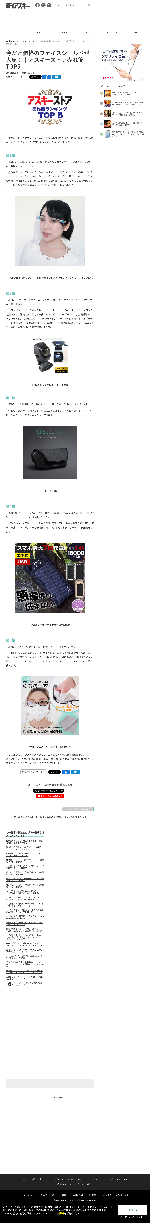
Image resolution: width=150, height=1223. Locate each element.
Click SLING (50, 491)
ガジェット (58, 1179)
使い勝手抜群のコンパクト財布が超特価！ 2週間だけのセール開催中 (25, 867)
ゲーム (70, 1179)
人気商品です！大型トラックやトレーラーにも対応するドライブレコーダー (25, 905)
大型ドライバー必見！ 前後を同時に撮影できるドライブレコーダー (24, 984)
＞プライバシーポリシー (133, 1216)
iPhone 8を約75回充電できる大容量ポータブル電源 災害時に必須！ (25, 917)
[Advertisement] (75, 18)
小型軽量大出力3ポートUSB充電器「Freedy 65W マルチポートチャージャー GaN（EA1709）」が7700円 (25, 937)
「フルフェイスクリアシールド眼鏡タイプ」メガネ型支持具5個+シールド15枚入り (50, 277)
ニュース (46, 1179)
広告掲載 (92, 1195)
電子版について (122, 1195)
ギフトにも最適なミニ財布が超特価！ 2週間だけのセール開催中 (25, 873)
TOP (25, 1179)
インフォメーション (112, 32)
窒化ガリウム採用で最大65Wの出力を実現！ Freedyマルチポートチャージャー (25, 951)
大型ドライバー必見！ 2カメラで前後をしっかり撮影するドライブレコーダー (25, 898)
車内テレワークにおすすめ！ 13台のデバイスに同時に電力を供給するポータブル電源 (24, 971)
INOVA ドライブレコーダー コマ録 (50, 385)
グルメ (12, 32)
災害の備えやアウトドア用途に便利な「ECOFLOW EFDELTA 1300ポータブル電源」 (25, 930)
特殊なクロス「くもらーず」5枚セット (50, 746)
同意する (132, 1210)
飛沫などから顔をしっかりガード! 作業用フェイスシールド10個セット (24, 848)
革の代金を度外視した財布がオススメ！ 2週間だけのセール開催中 (25, 880)
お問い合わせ (78, 1195)
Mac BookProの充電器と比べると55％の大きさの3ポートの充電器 (24, 957)
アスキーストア (87, 32)
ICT (62, 32)
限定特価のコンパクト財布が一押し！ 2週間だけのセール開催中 (25, 886)
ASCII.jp (63, 1184)
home (12, 41)
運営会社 (64, 1195)
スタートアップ (37, 32)
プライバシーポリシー (48, 1195)
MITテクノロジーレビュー (83, 1184)
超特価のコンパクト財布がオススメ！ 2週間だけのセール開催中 (25, 861)
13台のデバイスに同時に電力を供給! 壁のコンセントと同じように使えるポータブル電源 (25, 944)
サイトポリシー (28, 1195)
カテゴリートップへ (79, 809)
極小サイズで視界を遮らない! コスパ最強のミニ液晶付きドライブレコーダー (24, 911)
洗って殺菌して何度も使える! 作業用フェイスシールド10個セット (24, 923)
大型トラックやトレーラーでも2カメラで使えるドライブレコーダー (24, 978)
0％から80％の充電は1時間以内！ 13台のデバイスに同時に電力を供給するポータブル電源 (25, 964)
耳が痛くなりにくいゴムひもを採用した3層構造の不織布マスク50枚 (24, 842)
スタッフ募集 (105, 1195)
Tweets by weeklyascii (59, 1097)
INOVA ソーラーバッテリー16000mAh (50, 624)
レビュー (34, 1179)
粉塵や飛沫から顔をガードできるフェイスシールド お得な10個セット (25, 854)
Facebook (36, 759)
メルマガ (48, 759)
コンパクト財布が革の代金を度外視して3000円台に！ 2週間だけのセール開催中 (23, 892)
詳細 (61, 1213)
